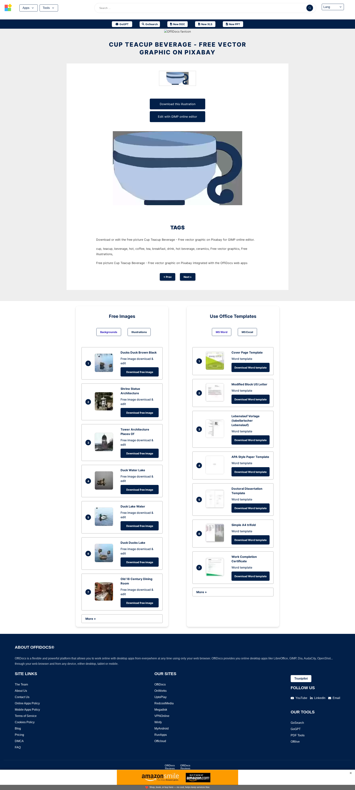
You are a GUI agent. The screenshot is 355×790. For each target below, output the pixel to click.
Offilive (295, 741)
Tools (46, 7)
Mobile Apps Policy (27, 709)
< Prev (167, 276)
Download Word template (250, 367)
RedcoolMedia (164, 703)
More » (90, 619)
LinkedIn (319, 698)
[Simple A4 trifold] (216, 541)
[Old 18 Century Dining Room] (105, 599)
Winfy (158, 722)
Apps (26, 7)
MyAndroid (161, 728)
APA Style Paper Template (250, 457)
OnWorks (160, 690)
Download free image (139, 372)
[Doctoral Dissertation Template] (216, 507)
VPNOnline (161, 715)
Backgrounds (108, 332)
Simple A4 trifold (243, 525)
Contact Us (22, 697)
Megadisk (160, 709)
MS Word (221, 332)
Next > (188, 276)
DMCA (19, 741)
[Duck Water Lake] (105, 488)
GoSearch (297, 722)
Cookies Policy (25, 722)
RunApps (160, 734)
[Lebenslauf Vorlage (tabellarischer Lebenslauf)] (216, 437)
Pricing (19, 734)
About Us (21, 690)
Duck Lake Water (133, 506)
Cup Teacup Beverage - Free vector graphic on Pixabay (177, 48)
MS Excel (247, 332)
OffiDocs (160, 684)
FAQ (18, 747)
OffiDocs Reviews (170, 767)
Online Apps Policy (27, 703)
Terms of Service (26, 715)
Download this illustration (177, 104)
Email (336, 698)
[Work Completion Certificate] (216, 575)
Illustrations (139, 332)
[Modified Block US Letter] (216, 400)
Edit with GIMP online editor (177, 116)
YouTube (301, 698)
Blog (18, 728)
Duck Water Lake (133, 470)
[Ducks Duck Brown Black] (105, 371)
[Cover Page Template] (216, 369)
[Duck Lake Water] (105, 525)
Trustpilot (301, 678)
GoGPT (296, 729)
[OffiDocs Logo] (8, 8)
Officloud (160, 741)
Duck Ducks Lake (133, 542)
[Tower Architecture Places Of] (105, 450)
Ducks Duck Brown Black (139, 352)
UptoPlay (160, 697)
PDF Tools (298, 735)
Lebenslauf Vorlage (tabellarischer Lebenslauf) (245, 420)
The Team (21, 684)
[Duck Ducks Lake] (105, 561)
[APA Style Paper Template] (216, 473)
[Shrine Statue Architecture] (105, 409)
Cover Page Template (247, 352)
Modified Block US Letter (249, 384)
